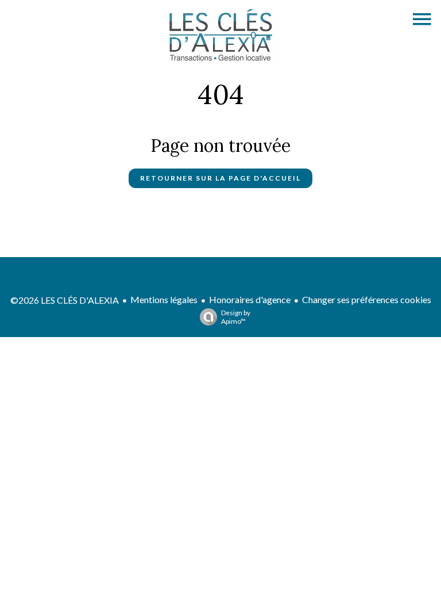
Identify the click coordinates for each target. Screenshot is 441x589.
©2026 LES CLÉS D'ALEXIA (64, 299)
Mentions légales (164, 299)
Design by (235, 317)
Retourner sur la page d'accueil (220, 178)
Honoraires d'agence (250, 299)
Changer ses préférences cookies (366, 299)
